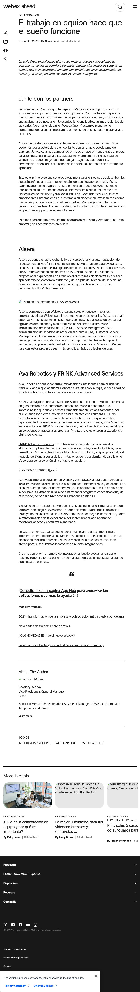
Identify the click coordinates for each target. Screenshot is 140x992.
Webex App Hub (66, 743)
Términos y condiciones (14, 949)
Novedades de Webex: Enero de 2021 (44, 626)
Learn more (25, 716)
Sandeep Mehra (54, 41)
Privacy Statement (15, 985)
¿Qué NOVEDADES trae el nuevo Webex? (47, 635)
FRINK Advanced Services (59, 426)
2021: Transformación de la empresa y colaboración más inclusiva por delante (71, 616)
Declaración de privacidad (15, 958)
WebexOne (70, 125)
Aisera (90, 220)
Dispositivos (10, 883)
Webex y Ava (72, 479)
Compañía (9, 902)
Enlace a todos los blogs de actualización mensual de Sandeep (61, 645)
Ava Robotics (28, 384)
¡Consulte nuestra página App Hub (47, 591)
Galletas (7, 966)
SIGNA (23, 402)
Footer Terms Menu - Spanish (21, 874)
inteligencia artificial (34, 743)
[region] (50, 981)
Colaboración (29, 15)
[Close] (96, 976)
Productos (9, 865)
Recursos (9, 892)
